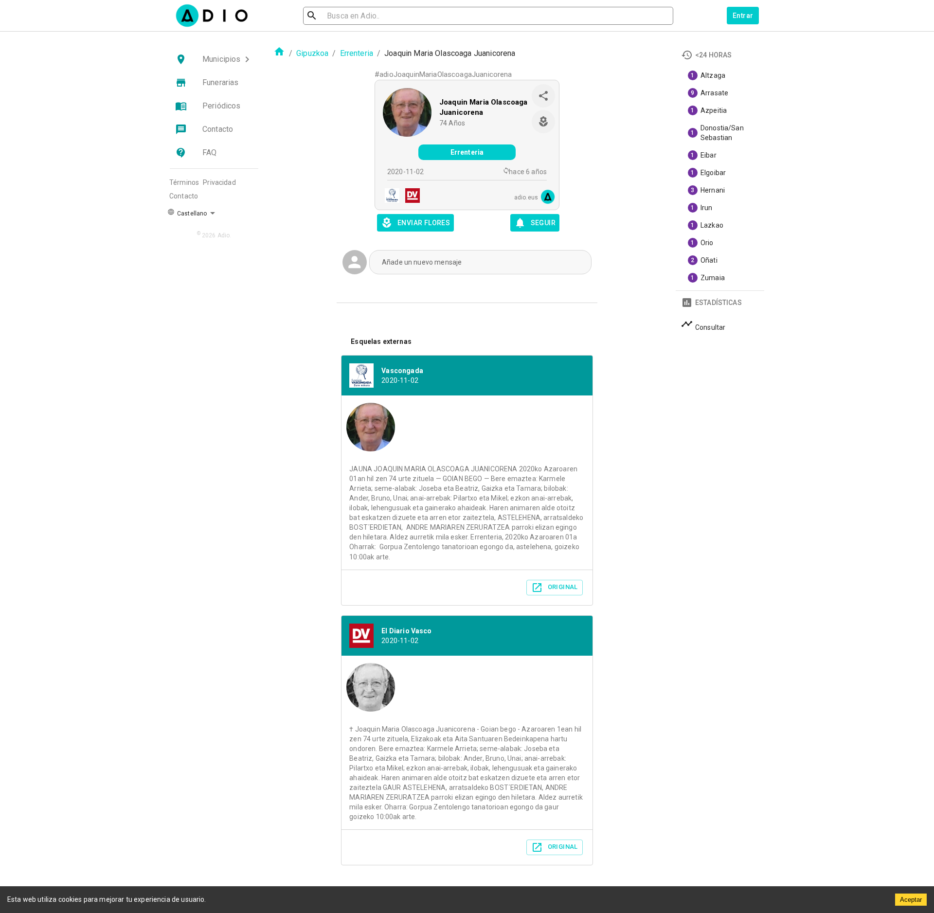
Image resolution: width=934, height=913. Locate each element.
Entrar (743, 15)
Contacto (183, 196)
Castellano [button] (191, 213)
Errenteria (357, 53)
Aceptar (911, 899)
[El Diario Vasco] (409, 196)
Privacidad (219, 182)
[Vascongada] (389, 196)
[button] (214, 59)
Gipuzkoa (312, 53)
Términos (184, 182)
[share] (543, 95)
